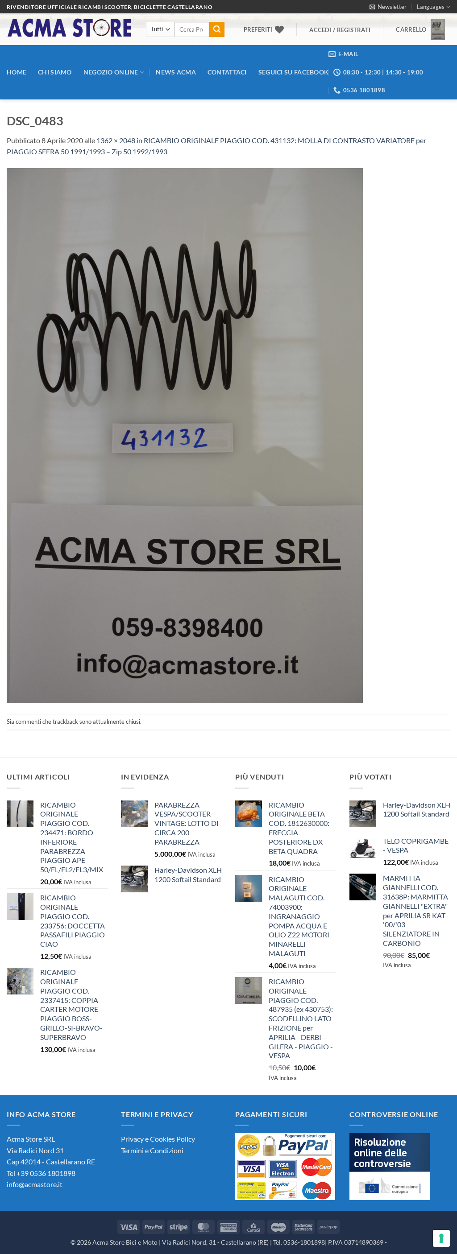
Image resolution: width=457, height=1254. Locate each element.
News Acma (176, 72)
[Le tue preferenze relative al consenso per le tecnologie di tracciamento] (441, 1238)
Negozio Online (110, 72)
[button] (388, 6)
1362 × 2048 (115, 140)
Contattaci (227, 72)
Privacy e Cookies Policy (158, 1138)
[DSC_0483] (185, 434)
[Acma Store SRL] (70, 29)
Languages (431, 6)
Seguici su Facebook (293, 72)
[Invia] (216, 29)
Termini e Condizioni (152, 1150)
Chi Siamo (55, 72)
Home (16, 72)
